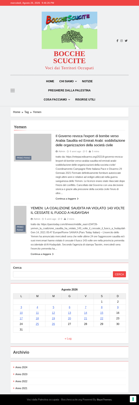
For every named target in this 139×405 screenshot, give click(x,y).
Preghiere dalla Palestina (69, 90)
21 (85, 318)
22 (101, 318)
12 (53, 312)
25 (37, 324)
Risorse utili (85, 99)
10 (21, 312)
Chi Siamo (66, 81)
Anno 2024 (21, 367)
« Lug (68, 338)
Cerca (17, 267)
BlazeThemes (104, 399)
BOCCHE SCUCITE (69, 57)
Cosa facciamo (55, 99)
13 (69, 312)
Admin (61, 151)
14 (85, 312)
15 (101, 312)
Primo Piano (23, 158)
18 (37, 318)
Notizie (87, 81)
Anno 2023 (21, 374)
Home (50, 81)
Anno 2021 (21, 388)
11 (37, 312)
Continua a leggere (66, 198)
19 (53, 318)
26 (53, 324)
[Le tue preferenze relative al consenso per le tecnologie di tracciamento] (133, 399)
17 (21, 318)
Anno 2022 (21, 381)
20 (69, 318)
